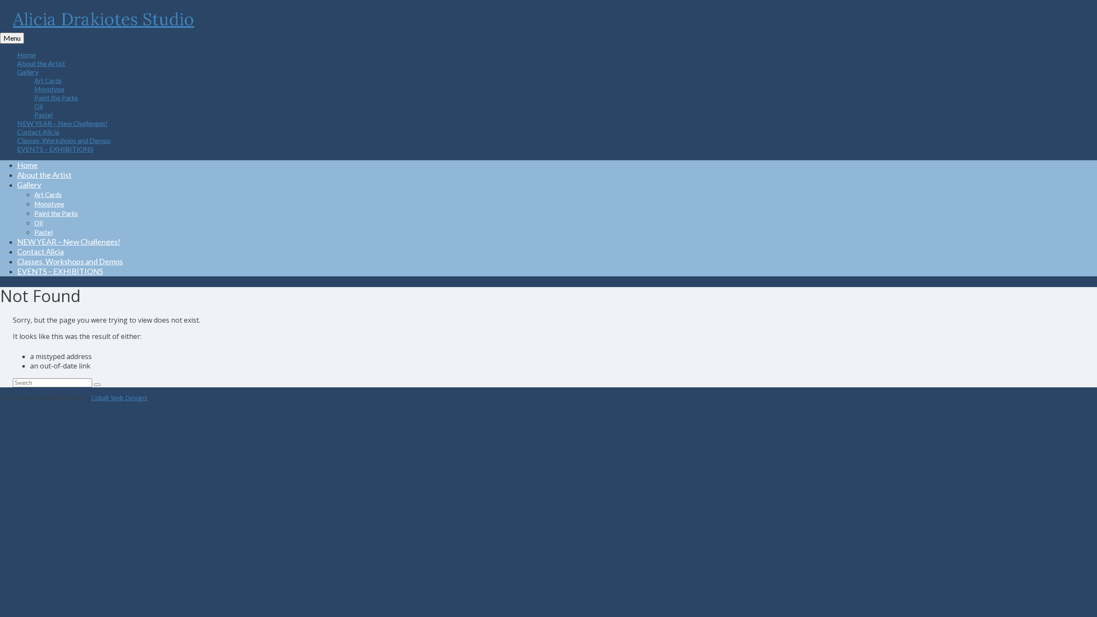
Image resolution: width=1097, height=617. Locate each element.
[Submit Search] (97, 384)
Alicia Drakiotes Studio (103, 19)
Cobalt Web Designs (119, 398)
